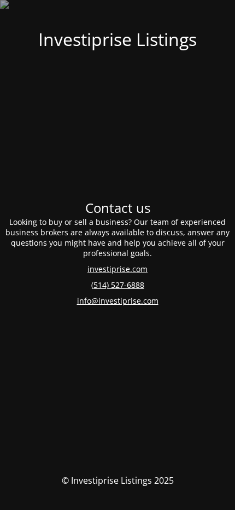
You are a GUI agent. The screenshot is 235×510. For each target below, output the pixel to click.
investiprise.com (117, 269)
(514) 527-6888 (117, 285)
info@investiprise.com (117, 300)
